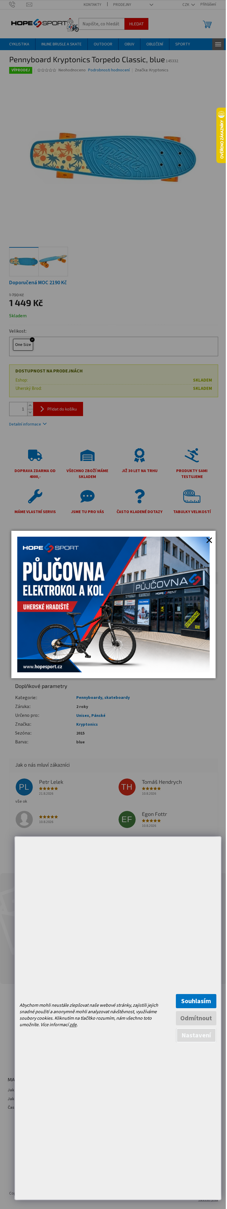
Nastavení (196, 1035)
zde (73, 1024)
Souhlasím (196, 1001)
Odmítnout (196, 1018)
